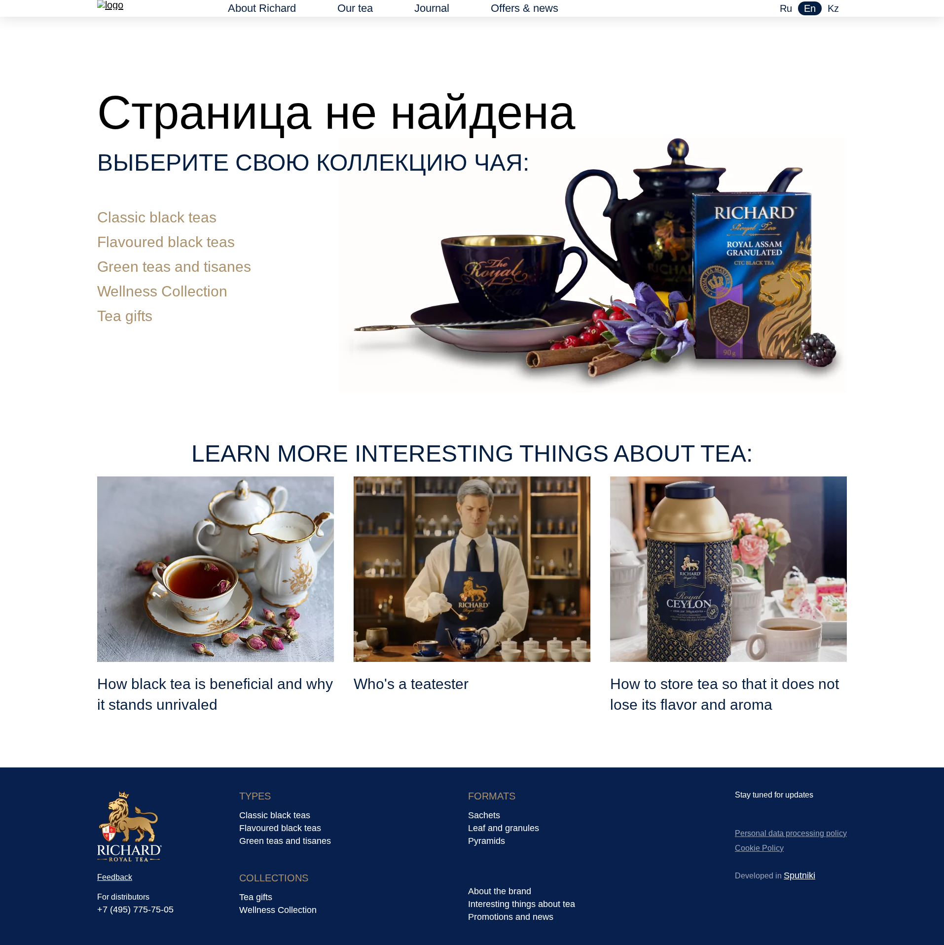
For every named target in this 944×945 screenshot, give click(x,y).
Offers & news (524, 8)
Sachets (484, 815)
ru (786, 8)
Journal (431, 8)
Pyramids (486, 841)
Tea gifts (124, 316)
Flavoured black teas (166, 242)
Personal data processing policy (791, 833)
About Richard (262, 8)
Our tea (355, 8)
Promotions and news (510, 917)
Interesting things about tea (521, 904)
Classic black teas (157, 217)
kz (833, 8)
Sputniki (799, 875)
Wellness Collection (162, 291)
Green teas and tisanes (174, 266)
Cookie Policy (759, 848)
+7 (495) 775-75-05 (135, 909)
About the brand (499, 891)
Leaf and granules (503, 828)
